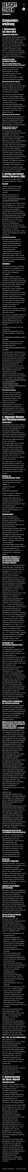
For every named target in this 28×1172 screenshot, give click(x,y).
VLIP (25, 1168)
